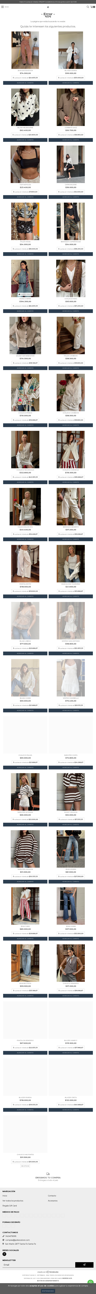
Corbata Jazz (71, 127)
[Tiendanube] (48, 1273)
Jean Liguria (71, 869)
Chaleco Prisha (25, 413)
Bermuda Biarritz (71, 527)
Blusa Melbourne (25, 127)
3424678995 (11, 1236)
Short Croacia (70, 812)
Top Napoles (25, 185)
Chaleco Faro (70, 299)
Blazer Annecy (70, 1040)
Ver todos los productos (12, 1201)
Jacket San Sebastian (25, 356)
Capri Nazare (71, 185)
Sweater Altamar (25, 812)
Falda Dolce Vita (25, 527)
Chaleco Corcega (71, 470)
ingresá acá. (67, 1278)
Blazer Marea (71, 70)
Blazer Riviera (25, 1097)
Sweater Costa (71, 755)
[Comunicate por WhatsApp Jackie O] (91, 1282)
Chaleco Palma (25, 755)
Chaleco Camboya (71, 413)
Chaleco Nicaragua (25, 470)
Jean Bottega (25, 983)
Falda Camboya (71, 356)
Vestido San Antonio (71, 641)
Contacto (52, 1196)
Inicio (4, 1196)
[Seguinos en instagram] (4, 1254)
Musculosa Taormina (70, 584)
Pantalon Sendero (25, 1040)
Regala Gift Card (9, 1206)
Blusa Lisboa (25, 641)
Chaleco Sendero (71, 983)
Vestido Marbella (71, 698)
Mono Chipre (25, 299)
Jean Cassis (71, 926)
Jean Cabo (25, 926)
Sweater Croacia (25, 869)
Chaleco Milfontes (25, 1154)
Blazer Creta (71, 1097)
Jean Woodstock (25, 70)
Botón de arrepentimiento (48, 1281)
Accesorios (52, 1201)
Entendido (48, 1291)
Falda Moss (25, 242)
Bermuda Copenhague (71, 242)
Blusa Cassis (25, 698)
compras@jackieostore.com (18, 1240)
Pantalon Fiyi (25, 584)
